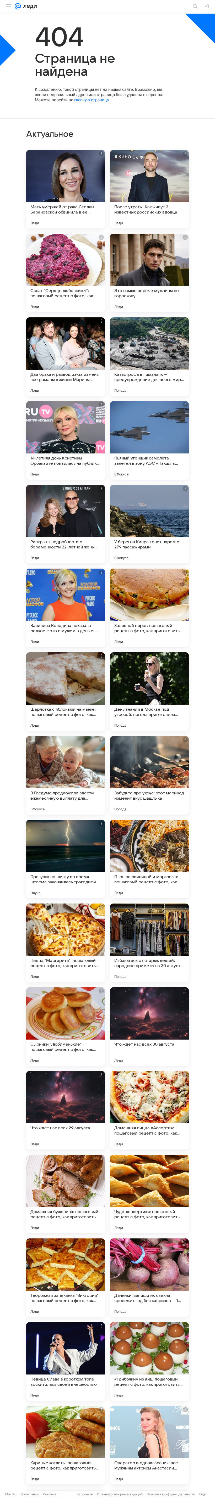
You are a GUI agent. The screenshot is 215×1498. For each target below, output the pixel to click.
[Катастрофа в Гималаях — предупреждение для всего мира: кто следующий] (149, 356)
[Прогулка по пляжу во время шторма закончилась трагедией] (65, 859)
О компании (29, 1494)
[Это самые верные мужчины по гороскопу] (149, 273)
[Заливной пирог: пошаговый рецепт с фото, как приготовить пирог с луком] (149, 608)
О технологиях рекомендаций (120, 1494)
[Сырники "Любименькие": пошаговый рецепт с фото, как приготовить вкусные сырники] (65, 1026)
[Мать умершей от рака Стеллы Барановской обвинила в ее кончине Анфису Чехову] (65, 189)
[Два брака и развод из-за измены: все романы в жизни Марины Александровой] (65, 356)
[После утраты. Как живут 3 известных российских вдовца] (149, 189)
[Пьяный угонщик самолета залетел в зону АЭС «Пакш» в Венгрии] (149, 440)
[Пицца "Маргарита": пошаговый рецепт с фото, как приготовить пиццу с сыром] (65, 943)
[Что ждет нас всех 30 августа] (149, 1026)
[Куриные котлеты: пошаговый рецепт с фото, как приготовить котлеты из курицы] (65, 1445)
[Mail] (18, 6)
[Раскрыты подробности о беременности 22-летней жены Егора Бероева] (65, 524)
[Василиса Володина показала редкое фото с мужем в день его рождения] (65, 608)
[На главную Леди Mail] (29, 6)
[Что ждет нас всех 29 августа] (65, 1110)
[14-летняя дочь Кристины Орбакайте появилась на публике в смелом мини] (65, 440)
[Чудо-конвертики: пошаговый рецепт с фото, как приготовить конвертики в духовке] (149, 1194)
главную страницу (91, 99)
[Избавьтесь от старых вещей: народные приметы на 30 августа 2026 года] (149, 943)
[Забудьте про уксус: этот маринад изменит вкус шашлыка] (149, 775)
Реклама (49, 1494)
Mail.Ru (10, 1494)
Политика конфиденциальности (171, 1494)
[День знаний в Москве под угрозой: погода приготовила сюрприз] (149, 691)
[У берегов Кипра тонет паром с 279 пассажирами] (149, 524)
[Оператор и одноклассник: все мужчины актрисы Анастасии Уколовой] (149, 1445)
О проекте (85, 1494)
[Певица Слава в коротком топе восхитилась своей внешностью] (65, 1361)
